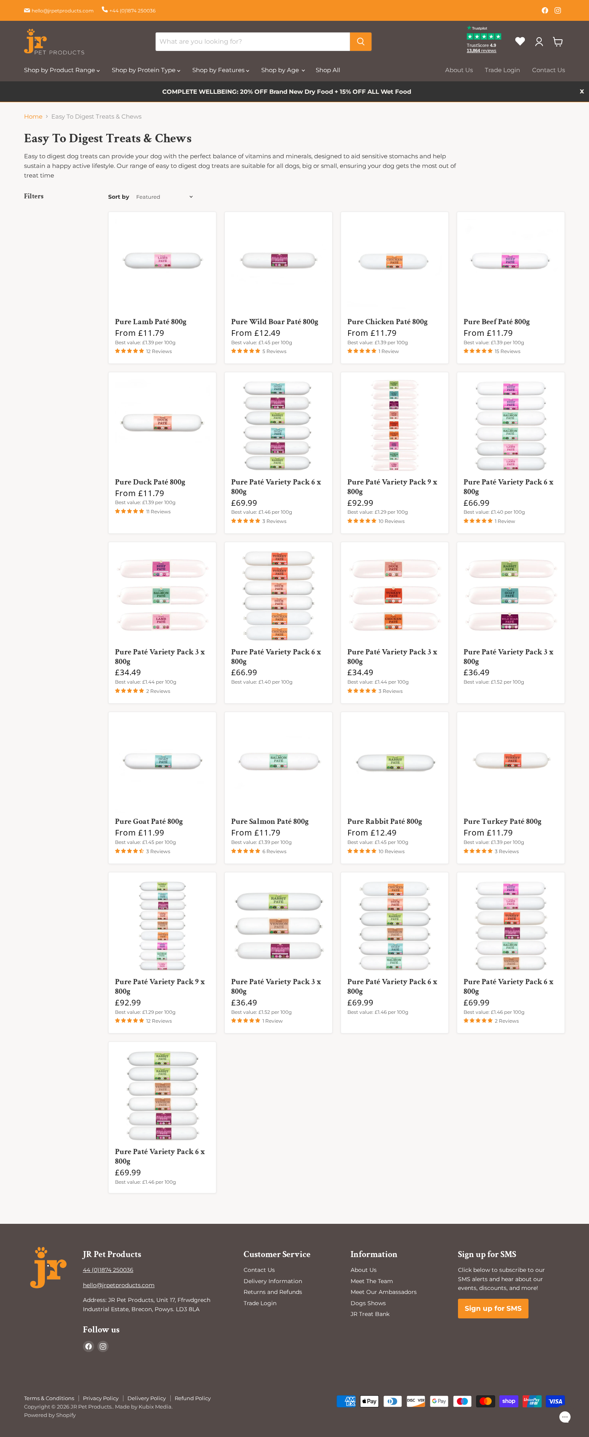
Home (33, 116)
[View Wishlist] (523, 48)
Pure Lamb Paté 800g (150, 322)
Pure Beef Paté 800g (497, 322)
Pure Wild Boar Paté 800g (274, 322)
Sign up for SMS (493, 1308)
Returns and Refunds (273, 1292)
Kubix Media (155, 1406)
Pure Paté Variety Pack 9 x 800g (392, 487)
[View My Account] (539, 41)
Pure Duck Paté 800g (150, 482)
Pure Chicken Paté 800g (387, 322)
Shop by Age (281, 70)
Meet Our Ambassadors (384, 1292)
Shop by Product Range (60, 70)
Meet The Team (372, 1281)
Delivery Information (273, 1281)
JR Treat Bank (370, 1314)
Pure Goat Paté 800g (149, 821)
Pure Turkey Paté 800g (502, 821)
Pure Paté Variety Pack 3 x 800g (160, 657)
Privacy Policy (101, 1398)
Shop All (328, 70)
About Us (459, 70)
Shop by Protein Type (144, 70)
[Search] (360, 41)
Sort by (118, 197)
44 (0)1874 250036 (108, 1270)
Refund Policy (193, 1398)
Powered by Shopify (50, 1415)
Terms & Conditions (49, 1398)
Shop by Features (219, 70)
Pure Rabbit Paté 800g (384, 821)
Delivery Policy (146, 1398)
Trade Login (502, 70)
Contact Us (548, 70)
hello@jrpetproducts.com (63, 11)
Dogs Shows (368, 1303)
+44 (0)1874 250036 (132, 11)
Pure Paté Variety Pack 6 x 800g (276, 487)
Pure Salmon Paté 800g (270, 821)
